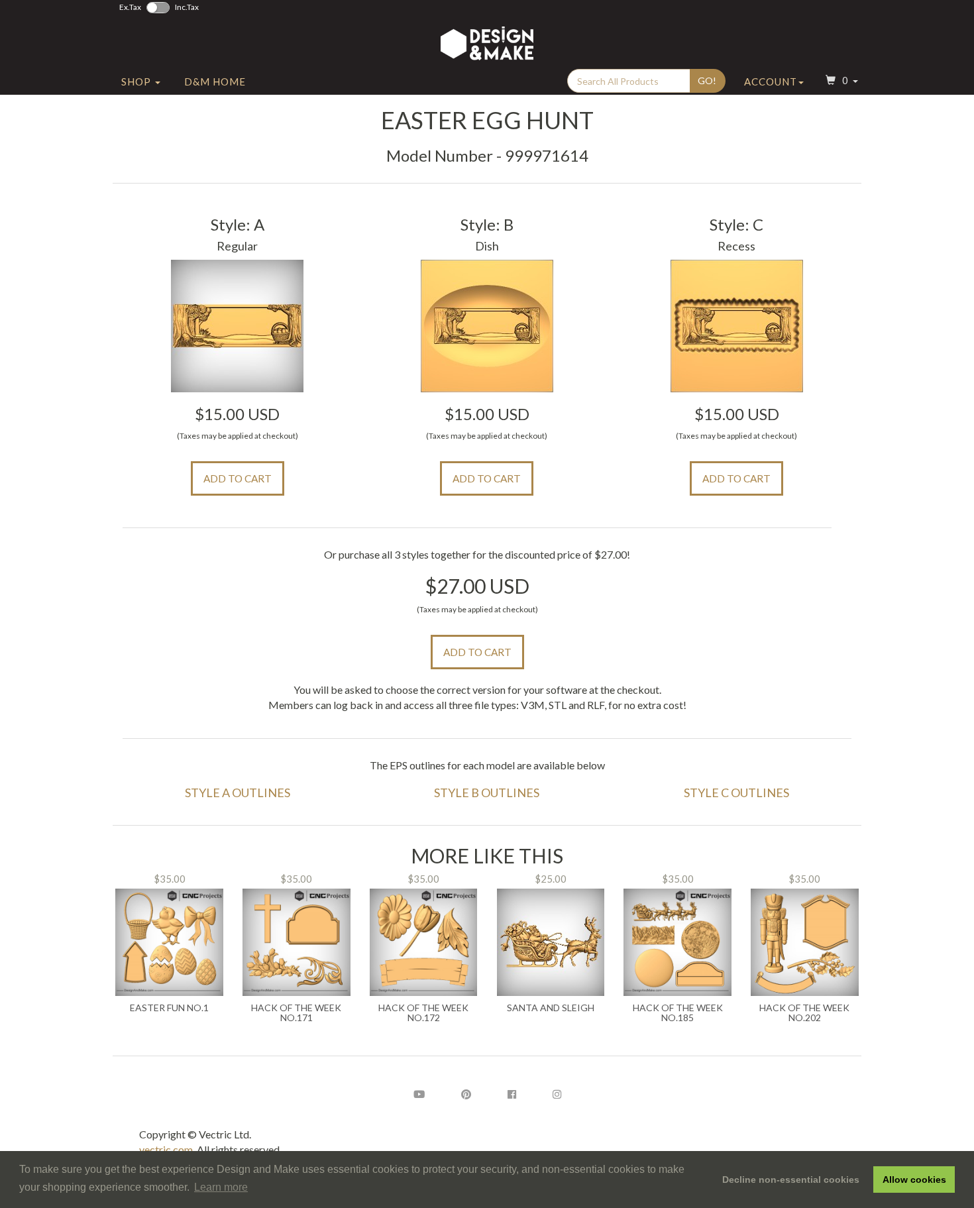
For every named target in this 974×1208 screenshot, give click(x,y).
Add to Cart (237, 478)
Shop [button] (137, 81)
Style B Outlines (486, 792)
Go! (707, 80)
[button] (840, 82)
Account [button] (770, 81)
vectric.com (166, 1149)
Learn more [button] (221, 1187)
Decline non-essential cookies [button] (790, 1179)
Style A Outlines (237, 792)
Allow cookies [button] (914, 1179)
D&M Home (215, 81)
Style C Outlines (736, 792)
